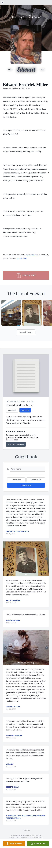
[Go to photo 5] (24, 662)
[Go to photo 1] (25, 574)
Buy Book (25, 410)
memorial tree (32, 254)
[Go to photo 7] (27, 662)
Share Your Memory (16, 444)
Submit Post (26, 485)
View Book (12, 410)
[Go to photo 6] (25, 662)
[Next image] (46, 558)
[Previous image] (5, 558)
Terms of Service (32, 837)
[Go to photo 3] (21, 662)
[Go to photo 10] (31, 662)
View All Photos (26, 332)
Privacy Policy (19, 837)
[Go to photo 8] (28, 662)
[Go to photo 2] (26, 574)
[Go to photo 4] (22, 662)
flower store (22, 258)
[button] (26, 558)
